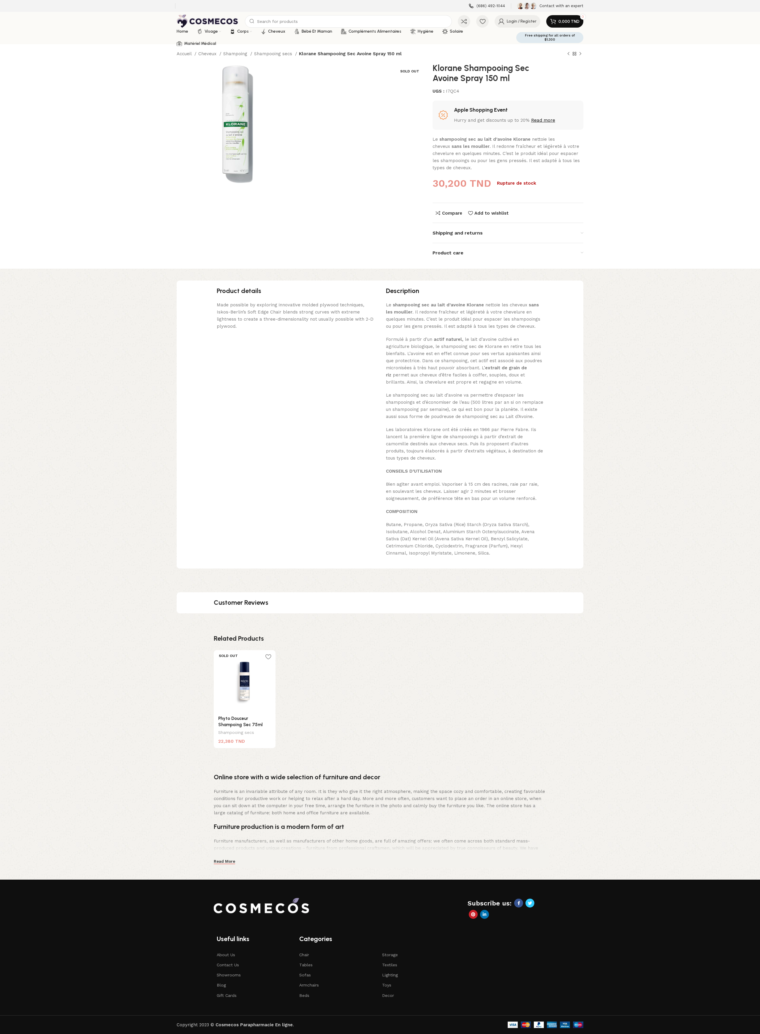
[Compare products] (464, 21)
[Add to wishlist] (268, 657)
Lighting (390, 975)
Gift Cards (227, 995)
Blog (221, 985)
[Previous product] (568, 54)
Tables (306, 964)
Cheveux (208, 53)
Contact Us (228, 964)
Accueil (185, 53)
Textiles (389, 964)
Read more (543, 120)
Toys (386, 985)
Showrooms (229, 975)
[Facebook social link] (518, 903)
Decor (388, 995)
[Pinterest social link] (473, 914)
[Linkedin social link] (484, 914)
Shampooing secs (274, 53)
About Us (226, 954)
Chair (304, 954)
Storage (390, 954)
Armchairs (309, 985)
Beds (304, 995)
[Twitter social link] (529, 903)
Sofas (305, 975)
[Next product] (580, 54)
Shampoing (236, 53)
